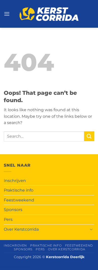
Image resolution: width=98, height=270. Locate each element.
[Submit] (89, 136)
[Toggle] (91, 229)
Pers (8, 219)
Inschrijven (15, 180)
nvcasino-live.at (15, 266)
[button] (7, 14)
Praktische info (18, 190)
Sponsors (13, 209)
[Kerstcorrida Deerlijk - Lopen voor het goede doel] (49, 14)
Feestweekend (19, 200)
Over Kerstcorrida (21, 229)
